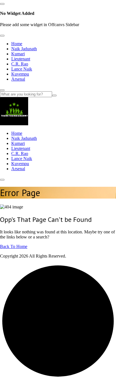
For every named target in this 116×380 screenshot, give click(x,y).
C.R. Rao (19, 64)
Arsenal (18, 79)
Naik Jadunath (24, 48)
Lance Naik (21, 69)
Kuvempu (20, 74)
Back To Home (13, 246)
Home (16, 43)
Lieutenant (20, 58)
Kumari (18, 53)
